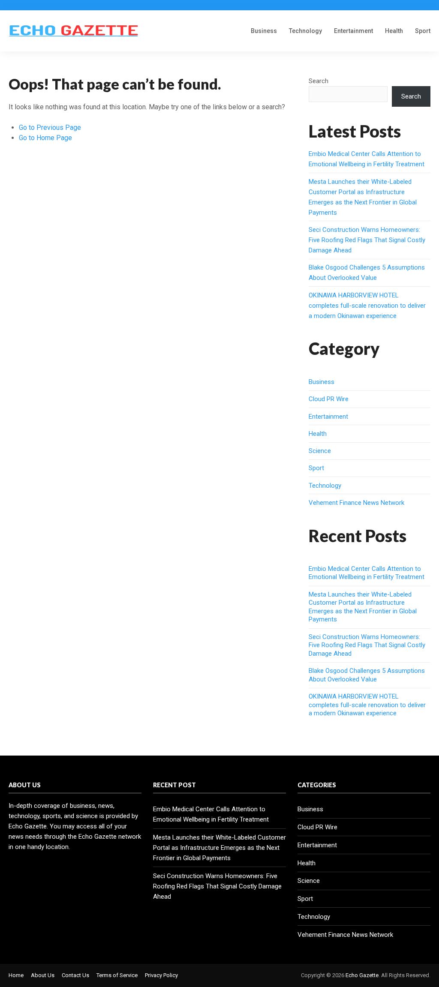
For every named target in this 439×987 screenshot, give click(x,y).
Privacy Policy (161, 975)
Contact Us (75, 975)
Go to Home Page (45, 138)
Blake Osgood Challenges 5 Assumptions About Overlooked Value (367, 675)
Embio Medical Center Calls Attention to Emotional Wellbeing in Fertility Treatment (366, 573)
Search (318, 81)
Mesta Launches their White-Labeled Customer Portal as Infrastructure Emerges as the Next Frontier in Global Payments (363, 607)
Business (264, 30)
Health (394, 30)
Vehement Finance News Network (356, 503)
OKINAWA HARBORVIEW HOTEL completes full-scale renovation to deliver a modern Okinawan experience (367, 305)
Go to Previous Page (50, 127)
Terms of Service (117, 975)
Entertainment (353, 30)
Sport (422, 30)
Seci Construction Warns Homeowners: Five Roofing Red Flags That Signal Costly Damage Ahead (367, 240)
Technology (305, 30)
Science (320, 451)
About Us (42, 975)
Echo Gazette (362, 975)
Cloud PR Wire (329, 399)
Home (16, 975)
